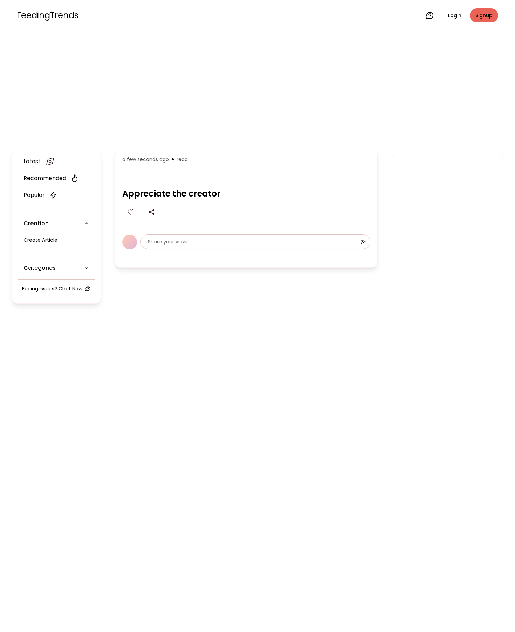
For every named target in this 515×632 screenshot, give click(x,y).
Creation (36, 223)
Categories (39, 268)
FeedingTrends (47, 15)
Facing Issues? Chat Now (52, 288)
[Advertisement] (257, 88)
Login (454, 15)
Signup (484, 15)
